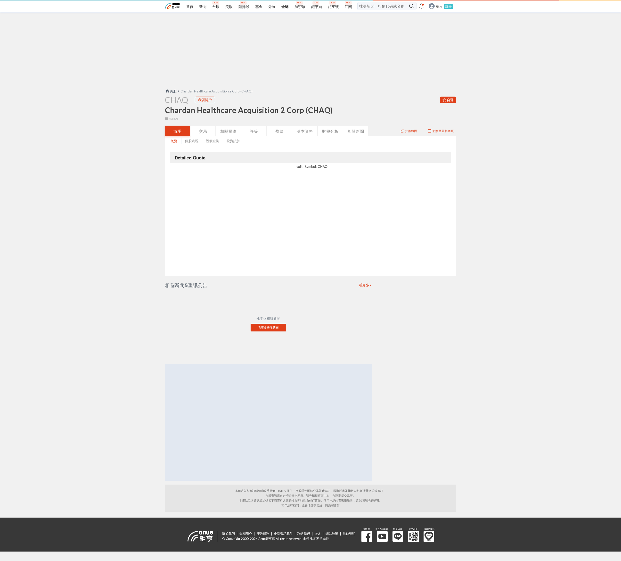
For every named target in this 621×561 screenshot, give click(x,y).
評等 (254, 131)
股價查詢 (212, 141)
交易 (203, 131)
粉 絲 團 (366, 536)
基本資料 (305, 131)
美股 (173, 91)
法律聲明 (349, 534)
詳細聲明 (373, 500)
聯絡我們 (303, 534)
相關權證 (228, 131)
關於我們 (228, 534)
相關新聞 (356, 131)
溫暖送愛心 (429, 536)
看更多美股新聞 (268, 327)
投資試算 (233, 141)
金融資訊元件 (283, 534)
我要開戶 (205, 100)
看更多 (364, 285)
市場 (177, 131)
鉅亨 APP (413, 536)
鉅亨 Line (397, 536)
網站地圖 (332, 534)
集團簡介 (245, 534)
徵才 (318, 534)
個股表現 (191, 141)
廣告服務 (263, 534)
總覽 (174, 141)
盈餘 (279, 131)
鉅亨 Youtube (382, 536)
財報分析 (330, 131)
